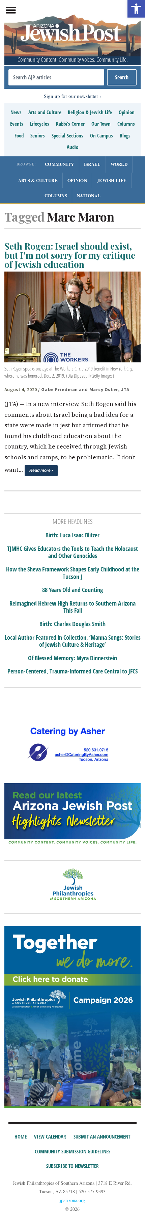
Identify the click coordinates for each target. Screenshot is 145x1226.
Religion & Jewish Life (90, 112)
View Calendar (50, 1136)
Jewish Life (111, 180)
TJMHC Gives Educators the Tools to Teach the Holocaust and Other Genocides (72, 552)
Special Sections (67, 135)
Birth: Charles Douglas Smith (72, 624)
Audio (72, 147)
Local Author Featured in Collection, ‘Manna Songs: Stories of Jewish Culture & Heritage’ (73, 641)
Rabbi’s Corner (70, 123)
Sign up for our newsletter (71, 96)
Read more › (41, 470)
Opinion (127, 112)
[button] (136, 9)
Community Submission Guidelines (72, 1151)
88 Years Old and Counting (72, 590)
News (16, 112)
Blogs (125, 135)
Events (16, 123)
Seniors (37, 135)
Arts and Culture (44, 112)
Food (19, 135)
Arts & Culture (38, 180)
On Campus (101, 135)
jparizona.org (72, 1200)
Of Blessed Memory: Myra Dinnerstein (72, 658)
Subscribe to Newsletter (72, 1166)
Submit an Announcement (102, 1136)
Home (20, 1136)
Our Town (101, 123)
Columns (126, 123)
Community (59, 164)
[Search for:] (56, 77)
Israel (92, 164)
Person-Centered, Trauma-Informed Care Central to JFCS (72, 671)
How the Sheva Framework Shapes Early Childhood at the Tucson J (72, 573)
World (119, 164)
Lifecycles (39, 123)
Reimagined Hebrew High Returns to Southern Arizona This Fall (72, 607)
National (88, 195)
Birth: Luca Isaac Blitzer (72, 535)
